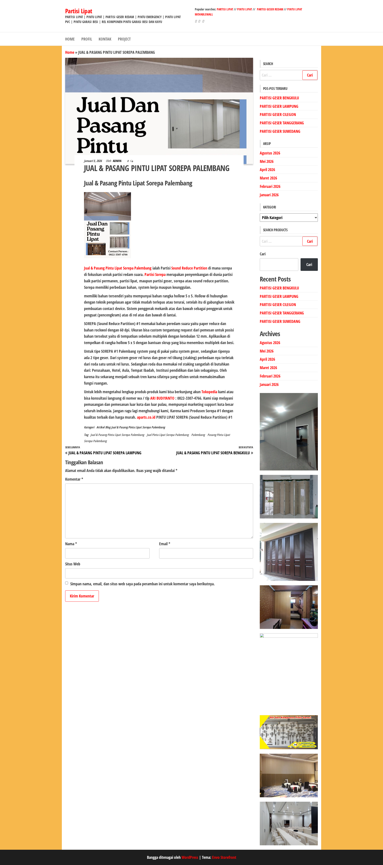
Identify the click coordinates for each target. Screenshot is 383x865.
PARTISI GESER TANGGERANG (282, 122)
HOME (70, 39)
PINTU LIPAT (244, 9)
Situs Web (72, 563)
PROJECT (124, 39)
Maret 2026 (268, 178)
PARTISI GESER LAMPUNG (279, 106)
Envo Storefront (224, 857)
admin (117, 161)
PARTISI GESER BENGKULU (279, 97)
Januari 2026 (269, 194)
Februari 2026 (270, 186)
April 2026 (267, 169)
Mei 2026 (267, 161)
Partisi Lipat (78, 11)
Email (164, 543)
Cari (263, 253)
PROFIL (86, 39)
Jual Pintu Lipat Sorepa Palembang (168, 435)
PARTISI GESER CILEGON (278, 114)
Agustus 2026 (270, 153)
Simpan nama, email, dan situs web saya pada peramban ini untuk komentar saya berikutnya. (142, 583)
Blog (107, 427)
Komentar (74, 479)
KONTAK (105, 39)
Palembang (198, 435)
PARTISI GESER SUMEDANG (280, 131)
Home (69, 52)
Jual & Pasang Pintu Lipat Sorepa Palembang (138, 427)
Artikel (100, 427)
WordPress (190, 857)
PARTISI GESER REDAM (270, 9)
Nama (71, 543)
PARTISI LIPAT (225, 9)
